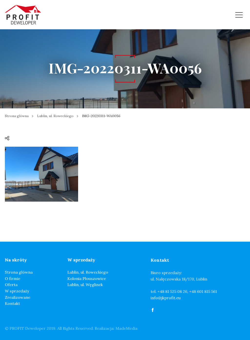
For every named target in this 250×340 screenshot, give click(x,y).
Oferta (11, 284)
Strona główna (17, 116)
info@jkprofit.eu (166, 297)
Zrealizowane (17, 297)
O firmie (12, 278)
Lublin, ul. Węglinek (85, 284)
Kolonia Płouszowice (86, 278)
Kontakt (12, 303)
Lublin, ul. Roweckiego (55, 116)
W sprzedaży (17, 290)
